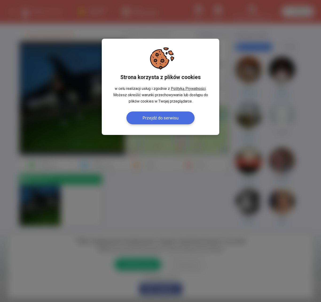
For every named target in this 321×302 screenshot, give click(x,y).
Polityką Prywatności (188, 88)
